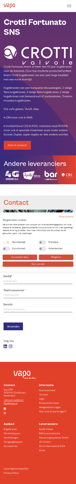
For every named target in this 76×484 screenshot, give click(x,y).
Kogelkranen (10, 429)
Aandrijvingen (11, 437)
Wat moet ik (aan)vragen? (52, 411)
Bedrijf (8, 276)
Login (41, 399)
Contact (43, 394)
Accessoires (10, 446)
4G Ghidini (45, 442)
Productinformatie (49, 403)
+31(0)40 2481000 (14, 400)
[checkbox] (6, 242)
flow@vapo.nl (10, 403)
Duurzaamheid (47, 390)
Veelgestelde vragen (50, 407)
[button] (69, 6)
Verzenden (13, 326)
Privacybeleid (66, 216)
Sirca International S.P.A (52, 446)
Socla (42, 450)
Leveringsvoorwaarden (16, 468)
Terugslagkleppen (13, 442)
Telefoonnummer (15, 290)
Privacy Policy (11, 473)
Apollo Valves (46, 429)
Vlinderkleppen (12, 433)
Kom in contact (17, 145)
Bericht (8, 304)
